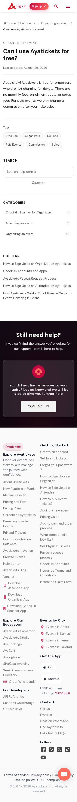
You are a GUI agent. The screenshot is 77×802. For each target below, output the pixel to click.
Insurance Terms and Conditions (55, 573)
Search (40, 183)
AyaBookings (12, 644)
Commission (36, 144)
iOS (50, 667)
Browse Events (14, 557)
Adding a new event (55, 510)
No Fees (52, 136)
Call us (45, 709)
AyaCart (9, 650)
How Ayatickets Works (19, 489)
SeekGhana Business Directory (18, 672)
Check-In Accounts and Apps (25, 271)
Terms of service (16, 775)
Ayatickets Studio (16, 637)
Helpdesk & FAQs (53, 733)
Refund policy (25, 780)
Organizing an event (55, 23)
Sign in (21, 6)
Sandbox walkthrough (18, 703)
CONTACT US (38, 406)
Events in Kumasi (58, 634)
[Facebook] (43, 749)
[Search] (56, 6)
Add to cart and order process (56, 526)
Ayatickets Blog (14, 570)
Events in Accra (57, 627)
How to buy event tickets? (53, 501)
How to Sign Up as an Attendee (55, 490)
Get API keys (12, 709)
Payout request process (51, 555)
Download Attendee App (18, 585)
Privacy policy (41, 775)
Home (11, 23)
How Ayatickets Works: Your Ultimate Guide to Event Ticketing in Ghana (37, 295)
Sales (55, 144)
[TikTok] (68, 749)
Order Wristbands (22, 682)
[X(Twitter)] (59, 749)
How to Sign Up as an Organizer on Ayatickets (37, 264)
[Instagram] (51, 749)
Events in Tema (57, 640)
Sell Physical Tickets (55, 546)
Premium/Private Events (15, 523)
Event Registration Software (17, 541)
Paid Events (13, 144)
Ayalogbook (11, 657)
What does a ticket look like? (54, 537)
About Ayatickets (16, 482)
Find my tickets (51, 727)
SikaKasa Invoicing (16, 664)
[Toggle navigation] (68, 6)
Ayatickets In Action (18, 551)
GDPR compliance (50, 780)
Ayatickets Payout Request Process (30, 278)
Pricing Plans (12, 508)
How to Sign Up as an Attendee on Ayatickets (37, 286)
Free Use (12, 136)
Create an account (54, 452)
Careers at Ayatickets (19, 515)
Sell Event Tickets (53, 458)
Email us (46, 715)
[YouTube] (43, 757)
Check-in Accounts (54, 564)
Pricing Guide (49, 517)
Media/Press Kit (15, 495)
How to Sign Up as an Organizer (55, 478)
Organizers (32, 136)
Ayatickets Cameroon (19, 631)
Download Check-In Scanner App (21, 608)
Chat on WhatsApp (54, 721)
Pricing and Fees (15, 502)
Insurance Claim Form (56, 582)
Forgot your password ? (56, 467)
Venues (8, 577)
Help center (28, 23)
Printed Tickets (14, 533)
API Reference (13, 697)
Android (53, 679)
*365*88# (62, 693)
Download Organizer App (18, 597)
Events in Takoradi (59, 647)
